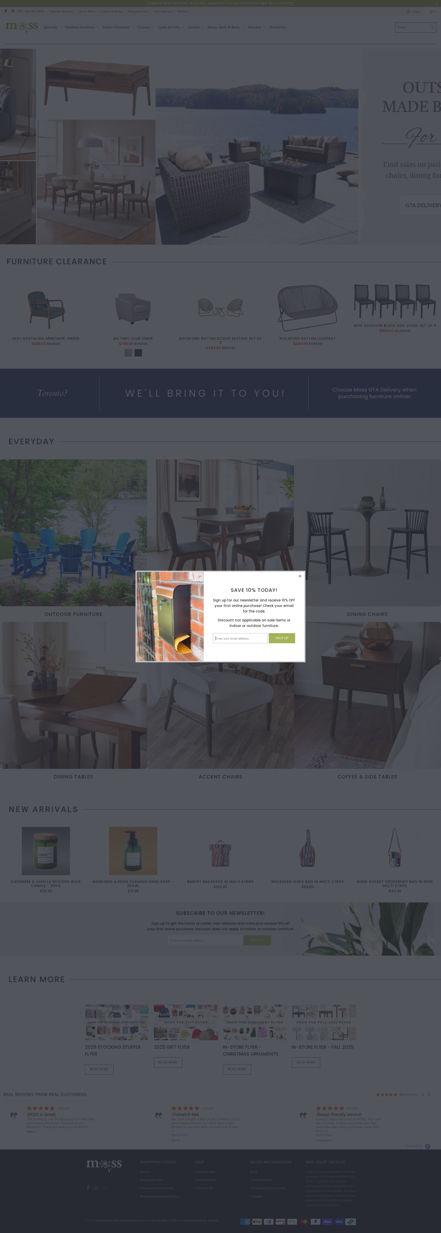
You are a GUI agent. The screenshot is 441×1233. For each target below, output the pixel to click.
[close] (300, 576)
